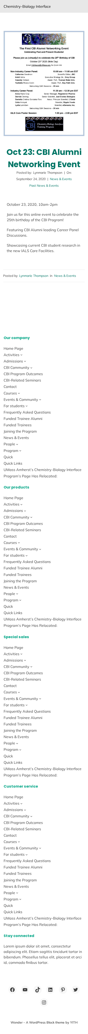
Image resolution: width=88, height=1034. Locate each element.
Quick (8, 457)
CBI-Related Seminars (22, 380)
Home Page (13, 348)
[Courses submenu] (19, 393)
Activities (11, 354)
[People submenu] (17, 444)
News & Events (61, 179)
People (9, 444)
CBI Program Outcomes (23, 374)
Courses (10, 393)
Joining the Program (20, 431)
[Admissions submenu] (25, 361)
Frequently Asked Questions (27, 412)
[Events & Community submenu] (40, 399)
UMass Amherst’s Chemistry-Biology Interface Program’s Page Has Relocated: (42, 472)
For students (14, 406)
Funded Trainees (18, 425)
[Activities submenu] (21, 355)
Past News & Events (44, 185)
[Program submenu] (20, 450)
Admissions (13, 361)
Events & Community (21, 399)
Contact (10, 386)
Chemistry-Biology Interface (27, 6)
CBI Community (16, 367)
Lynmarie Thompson (33, 276)
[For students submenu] (26, 406)
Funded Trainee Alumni (23, 418)
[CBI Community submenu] (31, 367)
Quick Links (13, 463)
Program (11, 450)
